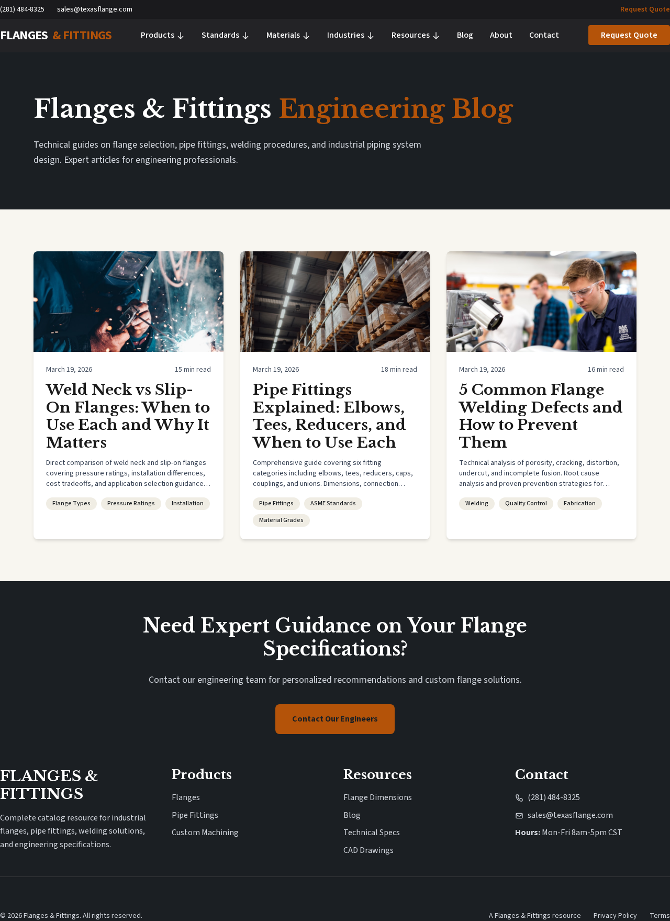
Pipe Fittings (195, 815)
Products (157, 35)
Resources (411, 35)
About (501, 35)
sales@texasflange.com (94, 9)
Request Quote (645, 9)
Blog (465, 35)
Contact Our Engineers (335, 719)
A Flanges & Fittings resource (535, 916)
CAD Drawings (368, 850)
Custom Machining (205, 832)
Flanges (186, 797)
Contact (544, 35)
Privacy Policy (615, 916)
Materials (283, 35)
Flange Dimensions (377, 797)
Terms (660, 916)
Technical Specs (371, 832)
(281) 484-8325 (22, 9)
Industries (345, 35)
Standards (220, 35)
